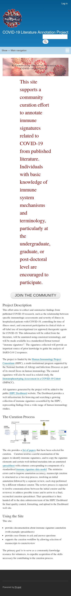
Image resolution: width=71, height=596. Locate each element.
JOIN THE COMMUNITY (35, 295)
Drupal (18, 587)
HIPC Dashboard (18, 393)
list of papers (29, 450)
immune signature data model (31, 469)
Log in (65, 3)
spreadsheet (9, 465)
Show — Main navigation (14, 50)
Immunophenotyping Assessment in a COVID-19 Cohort (32, 378)
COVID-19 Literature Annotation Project (35, 32)
